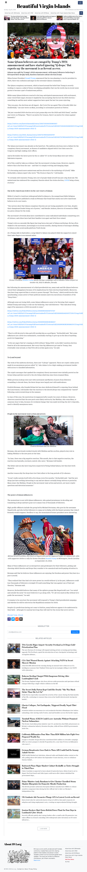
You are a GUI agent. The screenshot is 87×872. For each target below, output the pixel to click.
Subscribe (75, 632)
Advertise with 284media (12, 13)
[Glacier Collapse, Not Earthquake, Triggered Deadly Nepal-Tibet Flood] (13, 708)
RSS (68, 861)
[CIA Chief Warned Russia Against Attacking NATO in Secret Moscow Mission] (33, 18)
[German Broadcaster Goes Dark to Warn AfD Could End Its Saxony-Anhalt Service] (13, 753)
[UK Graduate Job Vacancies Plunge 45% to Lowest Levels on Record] (13, 800)
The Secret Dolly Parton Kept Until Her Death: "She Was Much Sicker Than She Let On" (20, 18)
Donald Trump (30, 78)
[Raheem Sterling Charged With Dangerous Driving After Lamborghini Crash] (13, 679)
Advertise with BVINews (42, 13)
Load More (43, 828)
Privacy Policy (33, 869)
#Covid (20, 615)
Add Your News (69, 859)
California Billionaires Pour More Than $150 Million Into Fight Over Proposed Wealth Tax (72, 18)
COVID (66, 180)
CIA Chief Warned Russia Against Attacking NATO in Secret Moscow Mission (46, 18)
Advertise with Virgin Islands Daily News (63, 13)
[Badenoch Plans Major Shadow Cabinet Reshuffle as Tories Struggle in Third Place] (13, 769)
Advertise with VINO (27, 13)
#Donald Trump (12, 615)
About (26, 869)
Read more (37, 860)
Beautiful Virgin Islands (43, 6)
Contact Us (20, 869)
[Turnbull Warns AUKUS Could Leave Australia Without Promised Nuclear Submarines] (13, 722)
